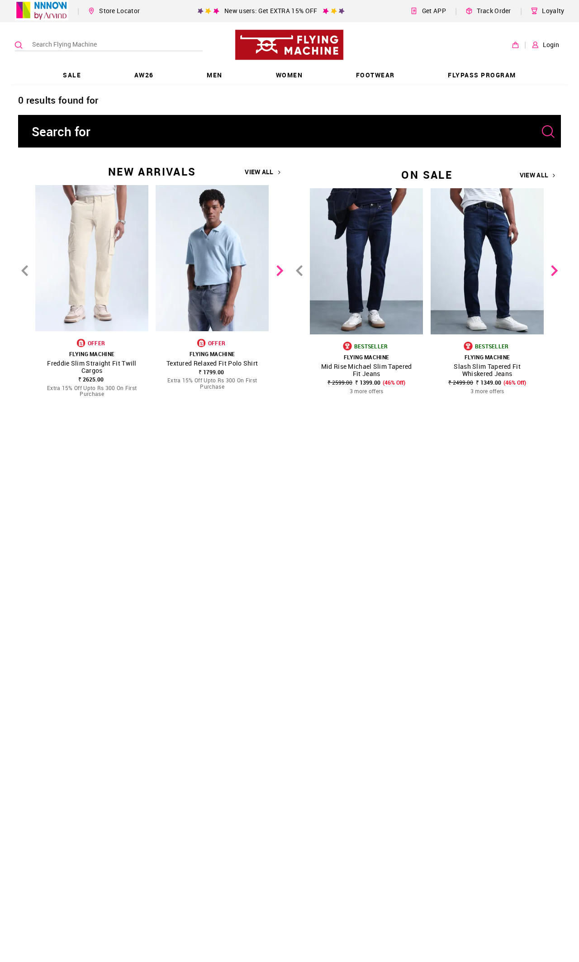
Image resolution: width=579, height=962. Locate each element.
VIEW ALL (259, 172)
